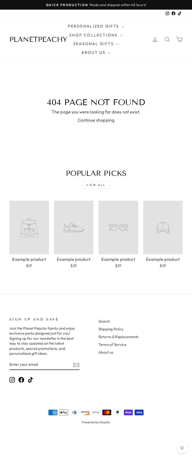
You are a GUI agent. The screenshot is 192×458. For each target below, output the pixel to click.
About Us (94, 52)
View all (96, 185)
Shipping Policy (111, 329)
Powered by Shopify (96, 422)
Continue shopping (96, 120)
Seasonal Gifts (94, 43)
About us (106, 352)
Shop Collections (94, 35)
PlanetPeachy (38, 39)
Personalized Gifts (94, 26)
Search (104, 321)
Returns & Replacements (119, 337)
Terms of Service (112, 344)
